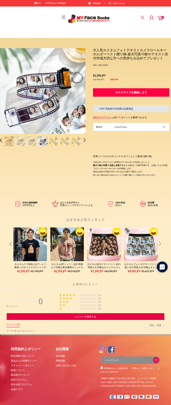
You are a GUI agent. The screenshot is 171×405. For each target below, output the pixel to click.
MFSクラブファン (102, 117)
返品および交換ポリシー (24, 360)
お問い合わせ (119, 3)
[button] (7, 90)
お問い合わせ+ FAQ (66, 365)
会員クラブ (17, 389)
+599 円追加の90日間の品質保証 (116, 108)
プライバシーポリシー (22, 365)
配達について (18, 370)
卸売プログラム (19, 379)
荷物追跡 (97, 3)
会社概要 (60, 355)
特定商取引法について (22, 355)
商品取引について (20, 374)
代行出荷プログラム (21, 384)
